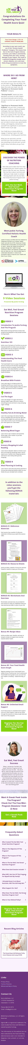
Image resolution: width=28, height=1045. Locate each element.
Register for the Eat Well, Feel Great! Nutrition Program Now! (14, 726)
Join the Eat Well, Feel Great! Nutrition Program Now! (14, 188)
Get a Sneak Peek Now (14, 815)
